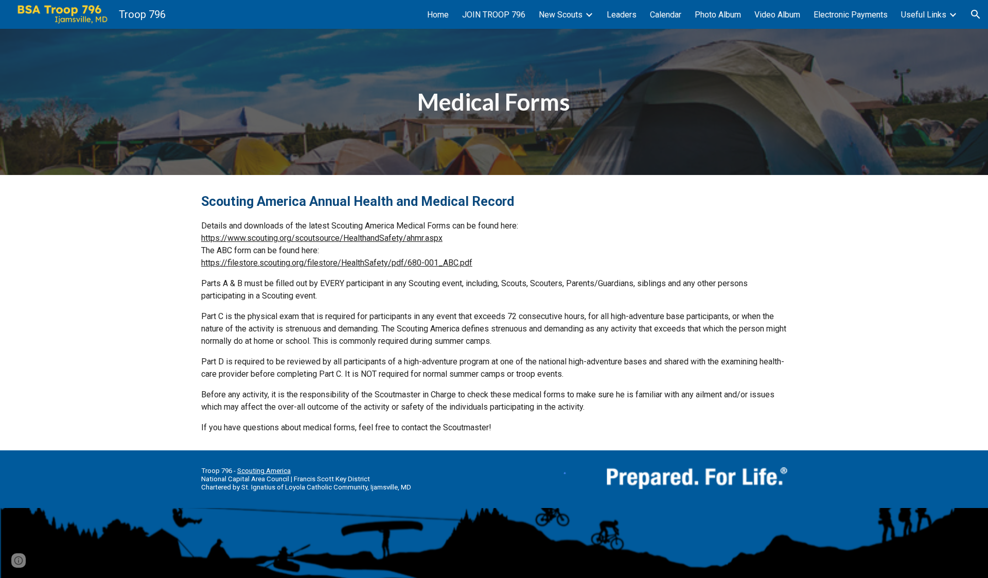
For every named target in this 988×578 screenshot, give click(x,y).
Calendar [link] (665, 15)
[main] (494, 102)
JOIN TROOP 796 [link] (493, 15)
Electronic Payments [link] (851, 15)
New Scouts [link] (561, 15)
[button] (975, 14)
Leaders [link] (622, 15)
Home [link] (438, 15)
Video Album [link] (777, 15)
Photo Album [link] (718, 15)
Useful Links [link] (923, 15)
